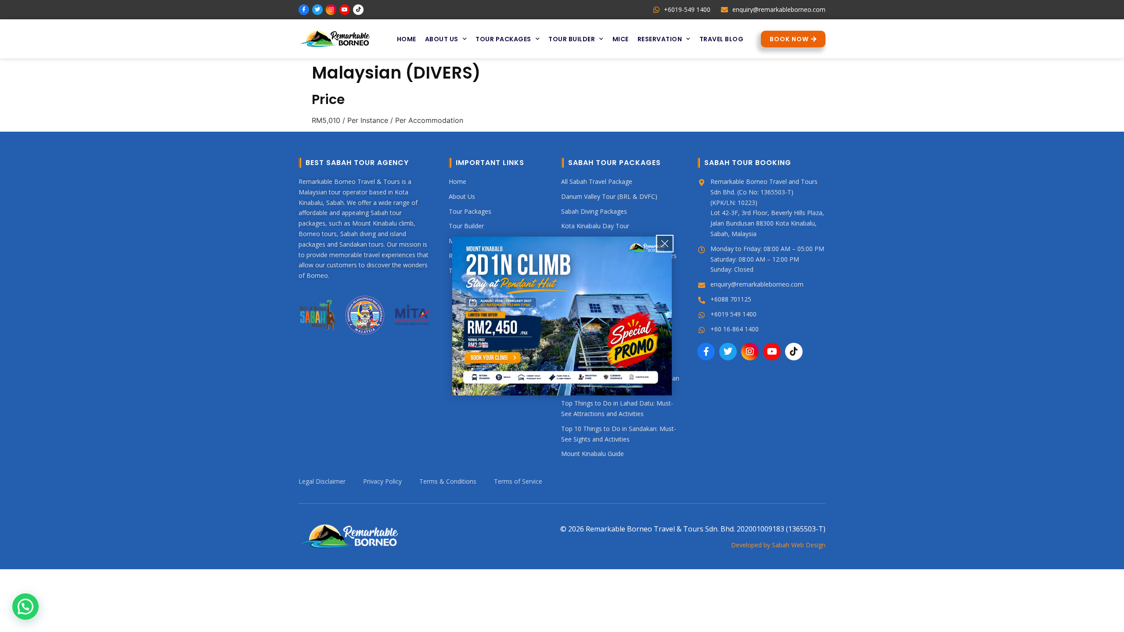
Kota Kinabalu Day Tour (595, 226)
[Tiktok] (358, 9)
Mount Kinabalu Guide (592, 453)
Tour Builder (571, 39)
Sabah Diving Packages (594, 211)
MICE (620, 39)
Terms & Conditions (447, 481)
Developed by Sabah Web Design (778, 545)
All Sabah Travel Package (596, 181)
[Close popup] (665, 244)
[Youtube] (344, 9)
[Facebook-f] (304, 9)
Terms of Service (518, 481)
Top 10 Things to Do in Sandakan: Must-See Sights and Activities (618, 433)
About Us (441, 39)
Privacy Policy (382, 481)
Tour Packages (503, 39)
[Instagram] (331, 9)
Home (406, 39)
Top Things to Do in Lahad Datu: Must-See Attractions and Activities (617, 408)
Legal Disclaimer (322, 481)
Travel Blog (721, 39)
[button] (25, 606)
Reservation (660, 39)
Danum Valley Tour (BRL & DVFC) (609, 196)
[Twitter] (317, 9)
